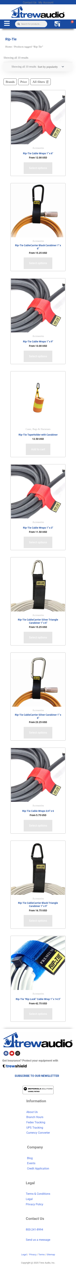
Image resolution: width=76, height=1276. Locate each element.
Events (31, 1163)
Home (8, 46)
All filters (39, 82)
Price (23, 82)
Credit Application (38, 1168)
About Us (32, 1112)
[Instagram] (17, 1053)
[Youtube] (11, 1053)
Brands (10, 82)
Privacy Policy (34, 1204)
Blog (30, 1158)
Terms (41, 1254)
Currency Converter (38, 1132)
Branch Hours (34, 1117)
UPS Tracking (34, 1127)
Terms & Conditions (38, 1193)
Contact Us (29, 2)
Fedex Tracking (35, 1122)
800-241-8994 (34, 1229)
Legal (29, 1199)
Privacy (32, 1254)
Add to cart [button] (38, 449)
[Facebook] (6, 1053)
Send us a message (38, 1239)
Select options (38, 168)
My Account (46, 2)
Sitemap (51, 1254)
